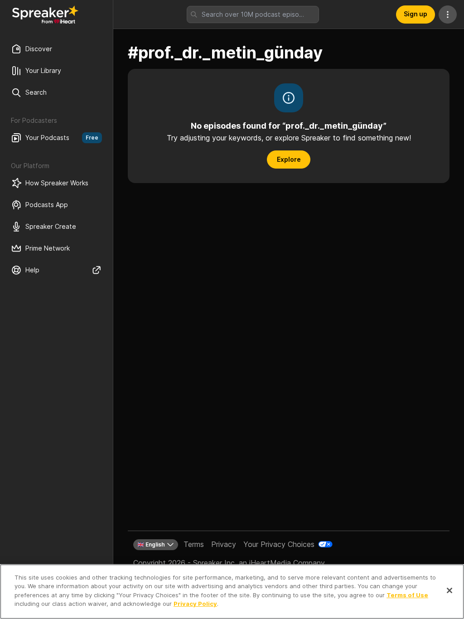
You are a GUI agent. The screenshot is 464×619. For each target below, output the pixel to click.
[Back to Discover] (45, 14)
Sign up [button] (415, 14)
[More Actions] (448, 14)
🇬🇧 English (151, 544)
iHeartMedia (270, 562)
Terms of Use (407, 595)
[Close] (449, 590)
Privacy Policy (195, 603)
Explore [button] (289, 159)
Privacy (223, 544)
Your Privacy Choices (278, 544)
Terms (194, 544)
